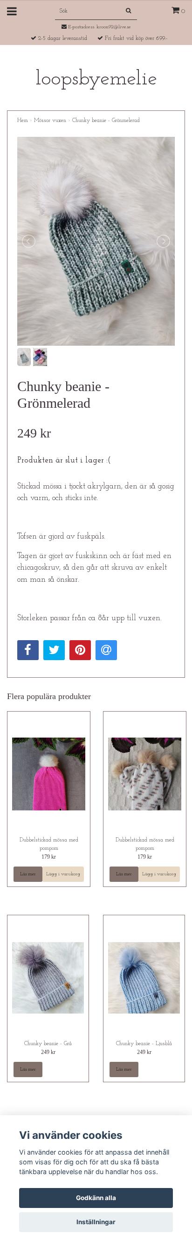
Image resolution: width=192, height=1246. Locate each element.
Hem (22, 120)
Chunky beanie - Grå (48, 1044)
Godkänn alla (96, 1197)
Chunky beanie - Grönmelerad (106, 120)
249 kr (48, 1052)
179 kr (48, 857)
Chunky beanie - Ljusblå (144, 1044)
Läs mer (28, 874)
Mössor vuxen (50, 120)
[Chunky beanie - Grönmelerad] (96, 241)
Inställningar (96, 1222)
